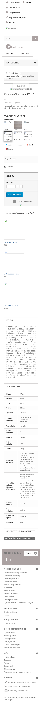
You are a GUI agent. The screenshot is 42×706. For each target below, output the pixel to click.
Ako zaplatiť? (8, 588)
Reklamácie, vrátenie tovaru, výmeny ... (17, 672)
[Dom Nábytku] (21, 30)
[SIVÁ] (18, 125)
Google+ (31, 145)
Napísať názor (10, 159)
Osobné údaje (8, 666)
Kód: (5, 99)
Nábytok (10, 53)
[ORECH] (18, 135)
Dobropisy (7, 660)
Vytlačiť (10, 167)
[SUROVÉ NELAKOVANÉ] (8, 135)
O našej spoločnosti (11, 612)
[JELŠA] (8, 125)
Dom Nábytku (8, 700)
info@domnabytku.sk (21, 691)
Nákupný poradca (15, 13)
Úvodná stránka (14, 3)
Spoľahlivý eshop (10, 636)
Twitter (9, 145)
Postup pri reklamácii (11, 600)
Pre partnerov (11, 619)
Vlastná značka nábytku (12, 645)
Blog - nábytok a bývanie (17, 18)
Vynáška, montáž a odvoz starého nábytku (18, 603)
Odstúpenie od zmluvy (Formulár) (15, 573)
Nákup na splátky (10, 591)
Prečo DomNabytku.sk (15, 629)
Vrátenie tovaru (9, 597)
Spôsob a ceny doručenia (12, 585)
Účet (6, 653)
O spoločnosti (11, 608)
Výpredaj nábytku (10, 633)
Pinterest (10, 149)
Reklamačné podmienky (12, 576)
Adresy (6, 663)
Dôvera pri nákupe (10, 639)
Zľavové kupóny (9, 669)
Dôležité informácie (10, 582)
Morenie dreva (9, 119)
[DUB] (28, 125)
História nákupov (9, 657)
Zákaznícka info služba (12, 648)
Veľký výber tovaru (10, 642)
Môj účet (12, 23)
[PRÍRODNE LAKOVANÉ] (28, 135)
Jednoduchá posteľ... (12, 305)
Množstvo (9, 183)
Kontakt (28, 3)
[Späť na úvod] (6, 73)
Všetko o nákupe (14, 8)
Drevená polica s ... (11, 242)
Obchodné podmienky (11, 579)
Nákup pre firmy (9, 623)
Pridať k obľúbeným (24, 201)
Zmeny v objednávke (11, 594)
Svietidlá (25, 53)
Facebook (19, 145)
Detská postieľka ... (11, 274)
